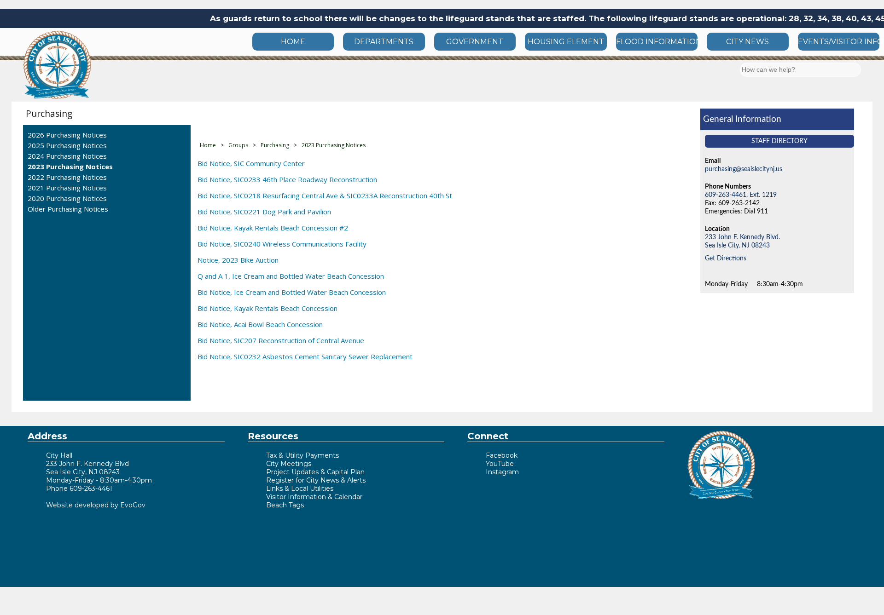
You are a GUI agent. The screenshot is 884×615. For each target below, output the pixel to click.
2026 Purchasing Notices (67, 134)
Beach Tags (285, 505)
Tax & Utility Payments (302, 455)
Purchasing (49, 113)
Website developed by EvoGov (95, 505)
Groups (238, 145)
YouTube (500, 464)
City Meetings (288, 464)
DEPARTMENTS (383, 41)
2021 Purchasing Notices (67, 187)
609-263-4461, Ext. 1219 (741, 194)
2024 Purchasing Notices (67, 156)
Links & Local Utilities (299, 488)
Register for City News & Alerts (316, 480)
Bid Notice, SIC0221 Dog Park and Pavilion (264, 211)
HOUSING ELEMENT (566, 41)
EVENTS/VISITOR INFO (838, 41)
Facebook (502, 455)
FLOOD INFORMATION (657, 41)
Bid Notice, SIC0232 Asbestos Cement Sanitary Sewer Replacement (305, 356)
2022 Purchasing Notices (67, 177)
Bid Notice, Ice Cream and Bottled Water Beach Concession (292, 292)
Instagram (502, 472)
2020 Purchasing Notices (67, 198)
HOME (293, 41)
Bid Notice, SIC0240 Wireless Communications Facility (282, 243)
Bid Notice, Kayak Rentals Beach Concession (267, 308)
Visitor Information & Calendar (314, 497)
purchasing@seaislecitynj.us (743, 169)
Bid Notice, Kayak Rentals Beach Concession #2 (273, 227)
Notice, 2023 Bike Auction (238, 259)
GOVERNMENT (474, 41)
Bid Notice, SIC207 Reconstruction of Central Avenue (281, 340)
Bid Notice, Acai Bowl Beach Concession (260, 324)
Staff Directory (779, 141)
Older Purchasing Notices (68, 208)
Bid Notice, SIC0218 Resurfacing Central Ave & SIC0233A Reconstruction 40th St (325, 195)
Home (208, 145)
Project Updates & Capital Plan (315, 472)
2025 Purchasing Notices (67, 145)
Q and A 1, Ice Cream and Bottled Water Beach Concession (291, 276)
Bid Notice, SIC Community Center (251, 163)
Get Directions (725, 258)
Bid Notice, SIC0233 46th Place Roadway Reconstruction (287, 179)
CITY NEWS (747, 41)
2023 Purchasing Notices (70, 166)
